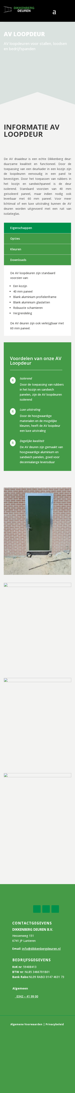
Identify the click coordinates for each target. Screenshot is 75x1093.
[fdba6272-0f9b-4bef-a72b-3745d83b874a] (37, 775)
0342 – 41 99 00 (26, 996)
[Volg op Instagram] (55, 909)
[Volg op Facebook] (37, 909)
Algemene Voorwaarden (26, 1024)
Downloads (18, 260)
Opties (15, 238)
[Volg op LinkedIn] (46, 909)
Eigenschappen (21, 228)
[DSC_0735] (37, 585)
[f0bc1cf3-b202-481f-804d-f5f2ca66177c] (37, 680)
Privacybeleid (55, 1024)
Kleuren (15, 249)
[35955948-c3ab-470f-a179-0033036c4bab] (37, 573)
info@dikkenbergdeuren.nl (41, 949)
